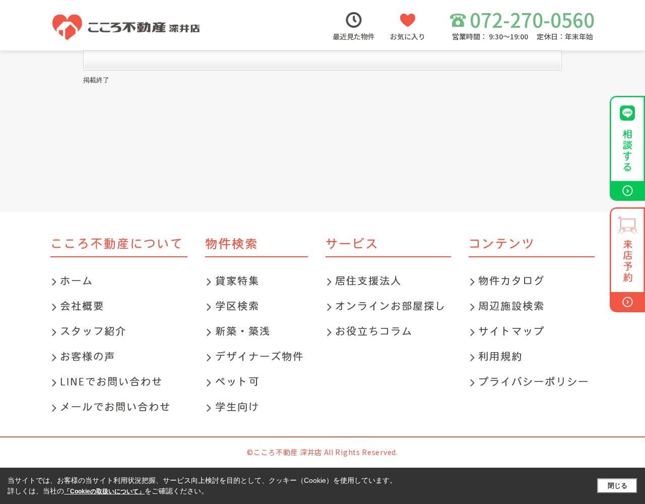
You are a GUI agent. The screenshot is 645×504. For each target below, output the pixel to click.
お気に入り (407, 36)
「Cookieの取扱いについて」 (104, 491)
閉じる (617, 485)
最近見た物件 (354, 36)
